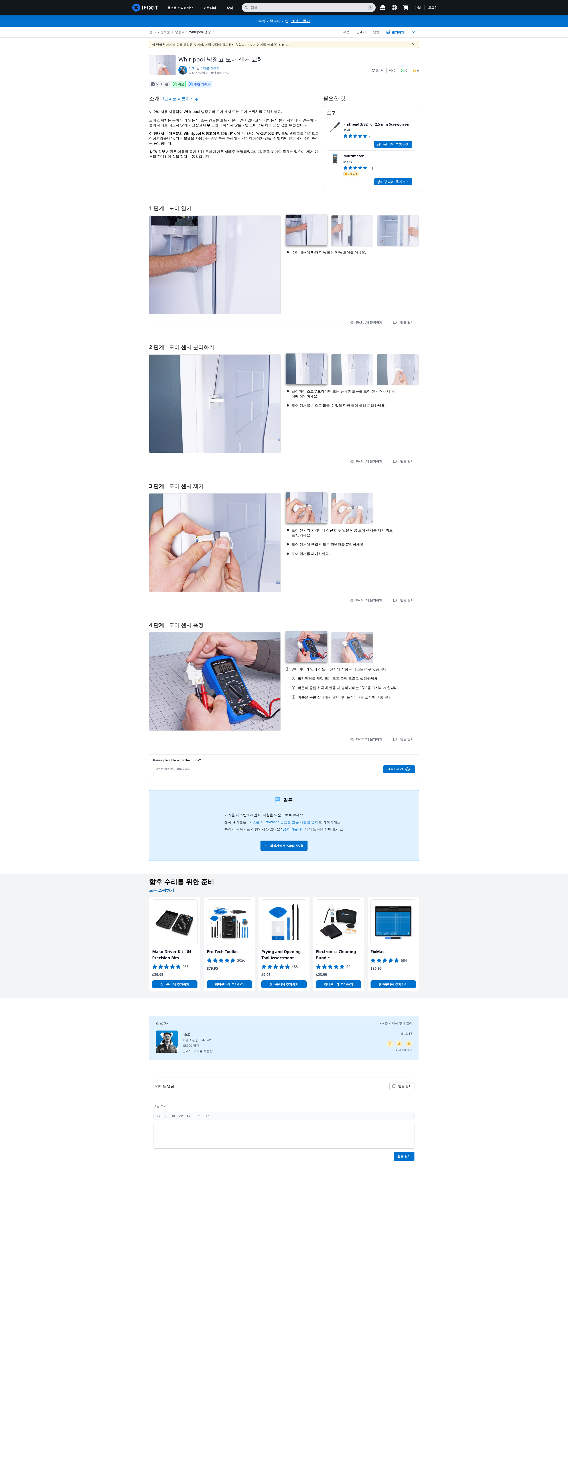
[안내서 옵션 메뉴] (413, 32)
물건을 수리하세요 (180, 8)
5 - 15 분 (162, 84)
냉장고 (179, 32)
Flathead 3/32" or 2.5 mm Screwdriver (376, 124)
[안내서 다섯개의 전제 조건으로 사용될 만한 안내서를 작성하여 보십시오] (408, 1043)
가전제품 (164, 32)
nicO (192, 68)
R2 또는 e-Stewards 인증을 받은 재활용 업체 (282, 821)
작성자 (162, 1023)
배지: (406, 1033)
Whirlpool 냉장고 (201, 32)
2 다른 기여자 (209, 68)
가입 (418, 7)
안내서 (361, 32)
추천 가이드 (202, 84)
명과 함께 (405, 1023)
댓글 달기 (402, 341)
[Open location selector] (394, 7)
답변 (376, 32)
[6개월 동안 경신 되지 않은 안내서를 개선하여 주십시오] (390, 1043)
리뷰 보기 (285, 44)
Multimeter (353, 156)
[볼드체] (158, 1116)
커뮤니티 (210, 8)
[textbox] (284, 1135)
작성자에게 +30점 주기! (286, 845)
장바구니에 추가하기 (393, 144)
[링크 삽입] (181, 1116)
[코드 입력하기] (173, 1116)
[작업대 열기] (382, 7)
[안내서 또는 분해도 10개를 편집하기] (399, 1043)
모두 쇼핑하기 (161, 890)
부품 (346, 32)
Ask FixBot (395, 769)
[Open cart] (405, 7)
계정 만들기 (300, 20)
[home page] (145, 8)
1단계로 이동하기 (178, 98)
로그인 (433, 7)
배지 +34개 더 (404, 1050)
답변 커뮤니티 (294, 829)
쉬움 (181, 84)
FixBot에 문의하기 (369, 322)
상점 (230, 8)
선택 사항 (353, 174)
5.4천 (380, 70)
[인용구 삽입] (188, 1116)
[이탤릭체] (166, 1116)
